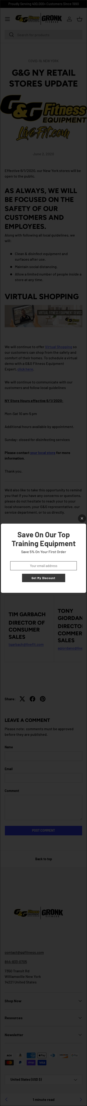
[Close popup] (82, 518)
